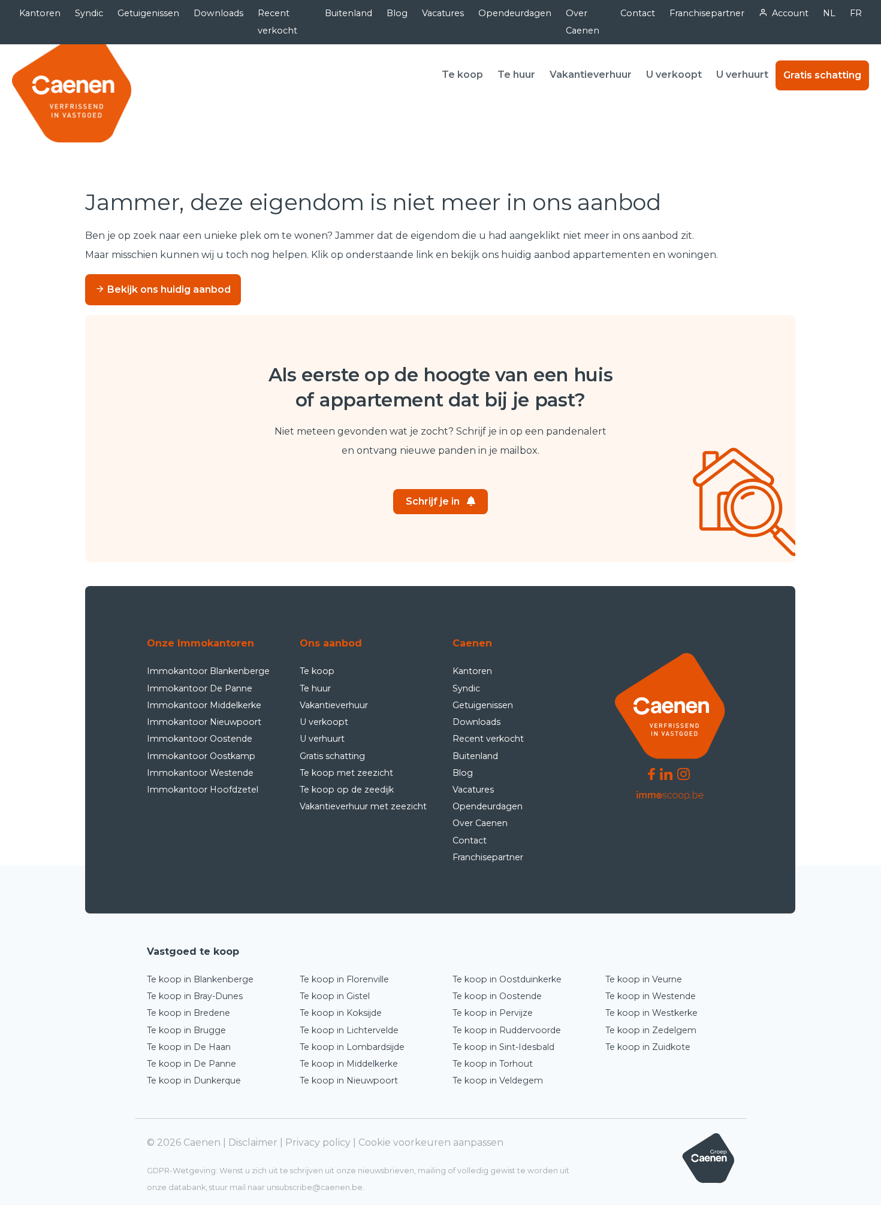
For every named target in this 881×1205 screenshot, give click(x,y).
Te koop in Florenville (344, 979)
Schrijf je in (433, 501)
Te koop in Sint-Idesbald (503, 1047)
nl (829, 13)
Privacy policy (318, 1142)
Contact (637, 13)
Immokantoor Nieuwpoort (204, 722)
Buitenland (348, 13)
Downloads (218, 13)
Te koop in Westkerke (651, 1012)
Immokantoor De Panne (199, 688)
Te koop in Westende (650, 996)
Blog (397, 13)
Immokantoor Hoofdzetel (202, 789)
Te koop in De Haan (189, 1047)
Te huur (516, 74)
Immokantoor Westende (200, 772)
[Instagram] (683, 773)
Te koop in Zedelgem (650, 1030)
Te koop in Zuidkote (647, 1047)
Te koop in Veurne (643, 979)
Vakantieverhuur (591, 74)
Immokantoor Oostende (199, 738)
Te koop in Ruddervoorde (506, 1030)
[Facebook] (651, 773)
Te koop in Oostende (497, 996)
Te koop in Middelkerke (349, 1063)
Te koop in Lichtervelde (349, 1030)
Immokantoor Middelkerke (204, 705)
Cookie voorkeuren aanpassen (430, 1142)
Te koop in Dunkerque (194, 1080)
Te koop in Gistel (335, 996)
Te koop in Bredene (188, 1012)
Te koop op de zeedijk (347, 789)
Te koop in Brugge (186, 1030)
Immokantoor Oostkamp (201, 756)
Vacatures (443, 13)
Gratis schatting (822, 75)
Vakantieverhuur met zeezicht (363, 806)
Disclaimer (252, 1142)
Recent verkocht (277, 22)
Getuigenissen (148, 13)
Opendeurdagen (514, 13)
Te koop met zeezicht (346, 772)
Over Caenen (582, 22)
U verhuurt (742, 74)
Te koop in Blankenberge (200, 979)
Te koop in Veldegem (497, 1080)
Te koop (462, 74)
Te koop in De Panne (191, 1063)
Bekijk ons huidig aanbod (168, 289)
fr (856, 13)
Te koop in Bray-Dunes (195, 996)
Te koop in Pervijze (492, 1012)
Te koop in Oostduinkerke (507, 979)
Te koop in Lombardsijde (352, 1047)
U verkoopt (674, 74)
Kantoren (40, 13)
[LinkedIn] (666, 773)
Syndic (89, 13)
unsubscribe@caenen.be (315, 1187)
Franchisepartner (706, 13)
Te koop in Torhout (492, 1063)
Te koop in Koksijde (341, 1012)
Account (790, 13)
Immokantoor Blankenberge (208, 671)
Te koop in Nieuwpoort (349, 1080)
